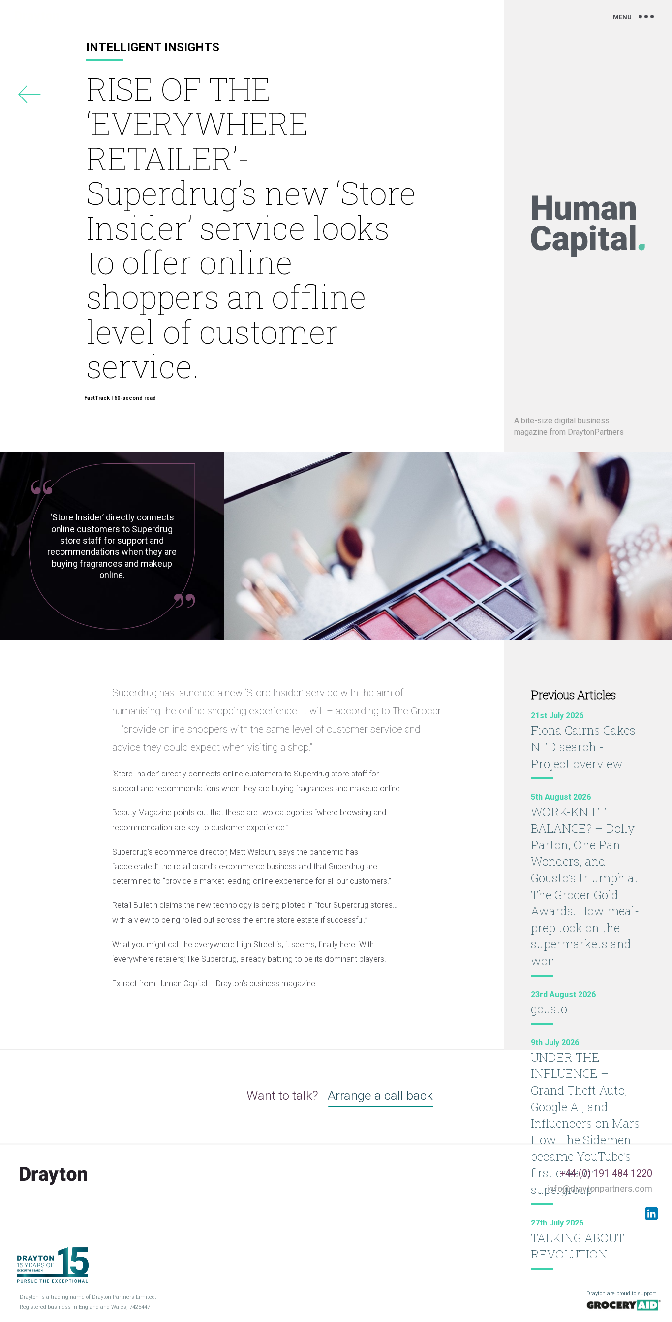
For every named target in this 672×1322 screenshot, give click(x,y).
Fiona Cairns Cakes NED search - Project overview (583, 746)
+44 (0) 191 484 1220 (605, 1173)
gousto (549, 1009)
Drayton (37, 17)
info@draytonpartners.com (599, 1188)
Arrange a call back (380, 1095)
